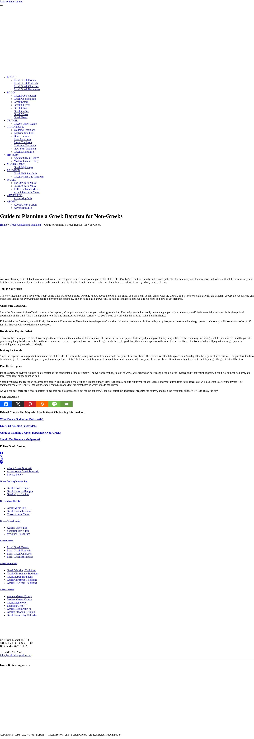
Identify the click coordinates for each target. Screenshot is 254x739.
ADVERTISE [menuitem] (14, 195)
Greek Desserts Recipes (20, 491)
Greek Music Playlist (10, 501)
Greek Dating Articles (19, 608)
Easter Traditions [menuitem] (23, 142)
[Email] (66, 404)
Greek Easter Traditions (20, 576)
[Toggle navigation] (1, 5)
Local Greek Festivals (19, 550)
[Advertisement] (127, 48)
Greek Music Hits (16, 507)
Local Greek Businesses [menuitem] (27, 89)
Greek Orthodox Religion (21, 611)
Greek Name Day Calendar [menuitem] (29, 176)
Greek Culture (7, 589)
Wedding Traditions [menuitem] (24, 129)
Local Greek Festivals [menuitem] (26, 83)
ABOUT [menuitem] (12, 201)
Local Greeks (6, 540)
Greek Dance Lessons (19, 511)
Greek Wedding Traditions (21, 570)
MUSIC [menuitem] (11, 179)
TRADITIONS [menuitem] (15, 126)
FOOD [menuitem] (11, 92)
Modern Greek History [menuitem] (26, 161)
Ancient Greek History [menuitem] (26, 157)
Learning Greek (15, 605)
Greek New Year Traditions (22, 582)
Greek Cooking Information (13, 481)
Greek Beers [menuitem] (20, 117)
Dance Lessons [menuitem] (22, 136)
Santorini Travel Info (18, 530)
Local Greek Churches (19, 553)
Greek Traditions (8, 563)
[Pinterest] (30, 404)
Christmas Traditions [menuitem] (25, 145)
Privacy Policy (15, 474)
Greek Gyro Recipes (18, 494)
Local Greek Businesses (20, 556)
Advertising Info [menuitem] (23, 198)
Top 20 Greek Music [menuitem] (25, 182)
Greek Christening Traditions (25, 224)
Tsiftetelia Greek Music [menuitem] (26, 189)
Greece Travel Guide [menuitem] (25, 123)
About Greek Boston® (19, 468)
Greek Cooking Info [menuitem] (25, 98)
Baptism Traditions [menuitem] (24, 133)
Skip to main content (11, 1)
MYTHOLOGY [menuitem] (16, 164)
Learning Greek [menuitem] (22, 139)
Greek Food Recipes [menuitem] (25, 95)
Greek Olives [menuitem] (21, 108)
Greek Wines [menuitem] (21, 114)
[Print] (42, 404)
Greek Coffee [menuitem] (21, 111)
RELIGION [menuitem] (13, 170)
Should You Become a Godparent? (20, 439)
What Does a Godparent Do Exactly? (22, 419)
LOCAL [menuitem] (11, 76)
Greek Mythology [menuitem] (23, 167)
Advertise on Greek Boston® (23, 471)
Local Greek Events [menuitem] (25, 80)
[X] (18, 404)
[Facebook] (6, 404)
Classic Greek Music (18, 514)
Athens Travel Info (17, 527)
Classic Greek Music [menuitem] (25, 185)
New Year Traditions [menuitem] (25, 148)
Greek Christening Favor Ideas (18, 425)
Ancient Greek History (19, 596)
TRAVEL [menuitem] (12, 120)
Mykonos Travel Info (18, 533)
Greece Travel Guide (10, 521)
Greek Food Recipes (18, 488)
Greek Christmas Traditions (22, 579)
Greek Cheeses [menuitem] (22, 104)
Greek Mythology (16, 602)
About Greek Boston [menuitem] (25, 204)
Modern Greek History (19, 599)
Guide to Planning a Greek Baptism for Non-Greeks (30, 432)
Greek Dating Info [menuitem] (24, 151)
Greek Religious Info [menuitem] (25, 173)
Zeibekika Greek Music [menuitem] (27, 192)
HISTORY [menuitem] (13, 154)
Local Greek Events (18, 547)
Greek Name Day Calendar (22, 615)
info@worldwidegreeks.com (15, 655)
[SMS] (54, 404)
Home (3, 224)
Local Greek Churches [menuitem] (26, 86)
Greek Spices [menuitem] (21, 101)
